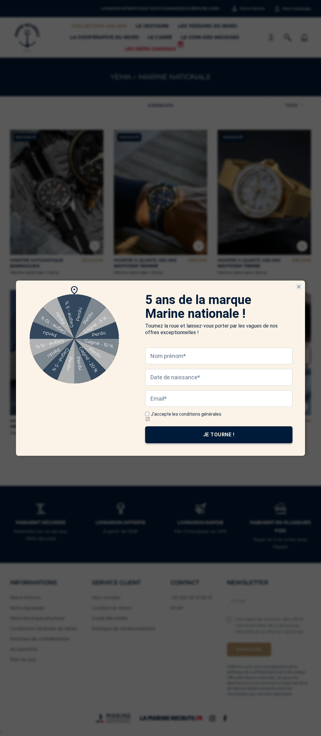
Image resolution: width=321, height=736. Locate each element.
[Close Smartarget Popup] (299, 287)
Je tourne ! (218, 434)
